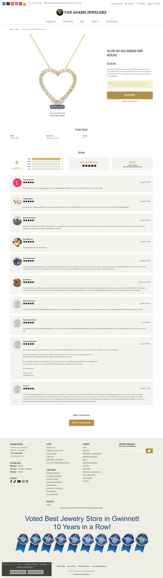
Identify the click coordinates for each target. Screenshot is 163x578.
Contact (50, 457)
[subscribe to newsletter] (149, 450)
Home (11, 29)
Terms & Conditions (84, 566)
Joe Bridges (27, 279)
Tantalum (87, 478)
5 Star (29, 159)
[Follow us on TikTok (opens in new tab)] (8, 3)
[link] (35, 3)
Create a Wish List (55, 451)
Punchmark (85, 574)
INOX (85, 460)
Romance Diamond (92, 472)
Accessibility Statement (99, 566)
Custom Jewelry (54, 476)
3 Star (29, 164)
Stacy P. (26, 386)
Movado (87, 469)
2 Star (29, 166)
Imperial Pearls (90, 457)
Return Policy (61, 566)
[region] (57, 72)
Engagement (51, 21)
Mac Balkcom (28, 239)
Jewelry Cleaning (54, 488)
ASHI (85, 448)
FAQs (48, 505)
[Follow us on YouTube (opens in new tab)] (12, 3)
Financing (51, 492)
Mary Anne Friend (29, 320)
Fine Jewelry (68, 21)
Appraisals (51, 485)
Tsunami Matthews (30, 341)
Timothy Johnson (29, 258)
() (62, 159)
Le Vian (86, 466)
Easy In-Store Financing (57, 463)
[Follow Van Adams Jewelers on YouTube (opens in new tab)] (24, 4)
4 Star (29, 161)
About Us (95, 21)
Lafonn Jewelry (90, 463)
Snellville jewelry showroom (93, 508)
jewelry (17, 29)
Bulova (86, 451)
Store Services (112, 21)
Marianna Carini (29, 301)
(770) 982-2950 (57, 116)
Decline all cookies (18, 572)
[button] (141, 4)
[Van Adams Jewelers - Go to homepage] (81, 12)
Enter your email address (127, 446)
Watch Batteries (54, 482)
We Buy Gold (52, 479)
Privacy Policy (71, 566)
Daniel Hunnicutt (29, 218)
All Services (52, 495)
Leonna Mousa (28, 180)
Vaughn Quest (28, 199)
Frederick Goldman (92, 454)
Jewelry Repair (53, 473)
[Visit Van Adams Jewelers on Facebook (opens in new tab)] (4, 3)
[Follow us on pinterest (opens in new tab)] (20, 3)
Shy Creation (89, 475)
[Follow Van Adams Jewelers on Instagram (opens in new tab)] (16, 3)
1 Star (29, 169)
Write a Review (81, 422)
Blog (82, 21)
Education (51, 454)
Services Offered (54, 460)
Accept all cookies (35, 572)
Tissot (86, 481)
